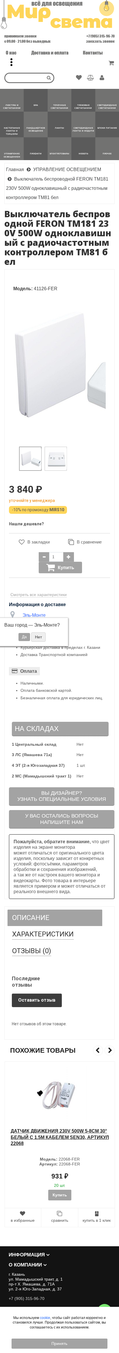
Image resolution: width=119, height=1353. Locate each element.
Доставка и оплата (49, 52)
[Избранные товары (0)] (78, 78)
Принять (59, 1343)
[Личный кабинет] (102, 78)
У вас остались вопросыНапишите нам (61, 819)
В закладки (38, 541)
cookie (45, 1318)
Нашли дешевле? (26, 524)
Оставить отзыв (36, 1000)
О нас (11, 52)
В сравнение (89, 541)
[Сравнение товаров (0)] (90, 78)
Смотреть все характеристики (38, 594)
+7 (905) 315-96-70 (100, 36)
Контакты (93, 52)
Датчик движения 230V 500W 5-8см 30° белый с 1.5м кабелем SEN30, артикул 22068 (59, 1137)
